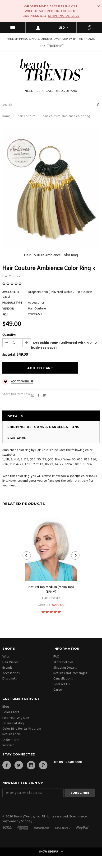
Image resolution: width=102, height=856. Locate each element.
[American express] (23, 827)
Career (58, 689)
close (98, 6)
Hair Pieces (10, 662)
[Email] (32, 395)
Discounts (9, 678)
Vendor (8, 308)
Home (6, 116)
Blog (5, 706)
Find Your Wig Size (15, 717)
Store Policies (63, 662)
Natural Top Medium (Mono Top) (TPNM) (51, 589)
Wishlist (8, 745)
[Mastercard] (42, 827)
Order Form (10, 739)
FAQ (56, 656)
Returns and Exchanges (70, 673)
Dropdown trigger (38, 27)
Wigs (6, 656)
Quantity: (9, 334)
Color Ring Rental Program (21, 728)
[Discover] (63, 827)
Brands (7, 667)
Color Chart (10, 712)
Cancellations (63, 678)
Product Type (12, 302)
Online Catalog (13, 723)
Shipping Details (63, 16)
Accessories (11, 673)
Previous (94, 268)
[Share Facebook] (38, 395)
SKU (5, 314)
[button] (12, 283)
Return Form (11, 734)
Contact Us (61, 684)
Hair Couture (27, 116)
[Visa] (7, 827)
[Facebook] (6, 765)
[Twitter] (44, 395)
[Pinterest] (43, 765)
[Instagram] (31, 765)
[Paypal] (82, 827)
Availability (10, 292)
